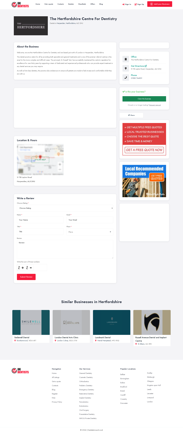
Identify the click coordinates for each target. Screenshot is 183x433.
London (150, 401)
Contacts (61, 4)
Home (38, 4)
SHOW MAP (40, 159)
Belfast (122, 374)
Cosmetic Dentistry (86, 377)
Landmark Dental (103, 337)
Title (18, 227)
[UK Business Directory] (144, 181)
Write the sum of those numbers (28, 262)
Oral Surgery (84, 410)
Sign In (128, 4)
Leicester (150, 393)
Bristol (122, 391)
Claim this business (144, 99)
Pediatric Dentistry (85, 385)
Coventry (123, 399)
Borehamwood (22, 340)
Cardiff (122, 395)
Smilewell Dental (21, 337)
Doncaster (124, 403)
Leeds (149, 389)
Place (68, 227)
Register (55, 393)
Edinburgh (150, 377)
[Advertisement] (65, 108)
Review (19, 238)
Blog (101, 4)
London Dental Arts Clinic (66, 337)
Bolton (122, 382)
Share (132, 115)
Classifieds (82, 4)
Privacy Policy (57, 402)
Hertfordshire (70, 23)
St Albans (141, 344)
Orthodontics (84, 381)
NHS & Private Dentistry (87, 418)
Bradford (123, 387)
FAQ (53, 398)
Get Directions (138, 66)
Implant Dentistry (85, 398)
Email (68, 215)
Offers (92, 4)
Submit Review (26, 276)
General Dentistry (85, 373)
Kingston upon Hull (154, 385)
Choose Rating (22, 203)
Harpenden (61, 23)
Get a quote (48, 4)
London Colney (62, 340)
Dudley (149, 373)
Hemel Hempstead (104, 340)
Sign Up (140, 4)
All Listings (55, 377)
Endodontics (83, 406)
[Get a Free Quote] (144, 139)
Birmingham (124, 378)
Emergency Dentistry (86, 389)
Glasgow (150, 381)
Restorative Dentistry (86, 393)
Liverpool (150, 397)
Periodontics (83, 402)
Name (19, 215)
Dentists (71, 4)
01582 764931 (136, 78)
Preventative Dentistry (86, 414)
